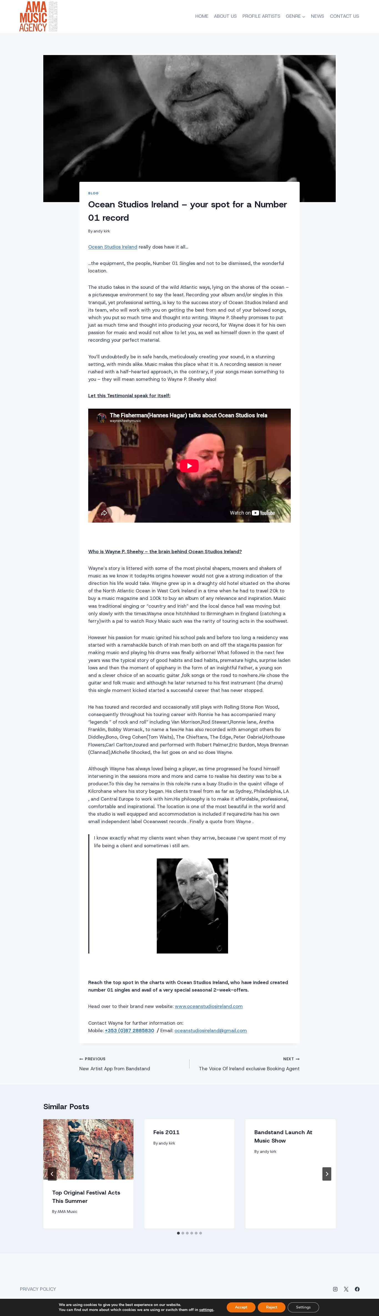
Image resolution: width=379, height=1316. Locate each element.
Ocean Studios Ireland (112, 247)
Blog (93, 193)
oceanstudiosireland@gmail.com (211, 1030)
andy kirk (102, 231)
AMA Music (67, 1211)
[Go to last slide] (52, 1174)
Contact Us (344, 16)
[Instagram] (335, 1289)
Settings (303, 1307)
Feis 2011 (166, 1132)
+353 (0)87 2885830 (129, 1030)
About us (225, 16)
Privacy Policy (38, 1289)
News (317, 16)
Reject (271, 1307)
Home (201, 16)
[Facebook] (357, 1289)
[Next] (326, 1174)
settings (206, 1309)
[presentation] (88, 1149)
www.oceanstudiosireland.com (209, 1006)
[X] (346, 1289)
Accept (241, 1307)
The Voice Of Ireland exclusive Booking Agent (249, 1064)
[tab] (178, 1233)
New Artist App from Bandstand (114, 1064)
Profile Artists (261, 16)
